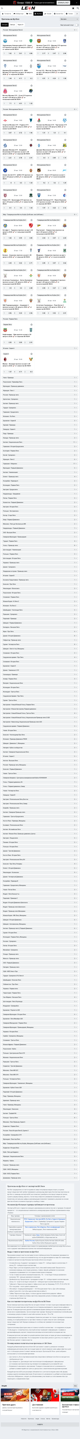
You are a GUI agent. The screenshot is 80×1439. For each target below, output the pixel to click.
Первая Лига (7, 324)
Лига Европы (41, 1227)
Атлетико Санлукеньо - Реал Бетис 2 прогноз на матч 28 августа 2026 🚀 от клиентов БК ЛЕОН (51, 307)
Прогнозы (31, 1418)
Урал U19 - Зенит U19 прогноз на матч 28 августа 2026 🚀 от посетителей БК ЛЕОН (50, 177)
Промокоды (55, 1418)
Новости (23, 1418)
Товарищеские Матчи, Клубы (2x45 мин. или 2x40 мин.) (15, 220)
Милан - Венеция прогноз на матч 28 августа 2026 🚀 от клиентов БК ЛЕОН (17, 365)
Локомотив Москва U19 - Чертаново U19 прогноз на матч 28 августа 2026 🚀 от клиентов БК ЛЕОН (51, 127)
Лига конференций (53, 1227)
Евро (38, 1235)
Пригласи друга (8, 1405)
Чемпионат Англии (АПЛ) (36, 1219)
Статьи (43, 1418)
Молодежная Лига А (10, 115)
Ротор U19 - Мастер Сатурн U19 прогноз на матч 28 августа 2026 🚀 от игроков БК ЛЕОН (51, 72)
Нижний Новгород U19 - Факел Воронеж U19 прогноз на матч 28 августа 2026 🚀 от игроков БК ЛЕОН (51, 202)
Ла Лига (49, 1219)
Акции (37, 1418)
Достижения (37, 1405)
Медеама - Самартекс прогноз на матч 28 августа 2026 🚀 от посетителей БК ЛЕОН (51, 257)
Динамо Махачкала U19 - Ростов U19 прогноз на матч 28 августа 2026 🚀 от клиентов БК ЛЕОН (51, 152)
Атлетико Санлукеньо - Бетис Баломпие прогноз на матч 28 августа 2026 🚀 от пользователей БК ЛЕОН (17, 282)
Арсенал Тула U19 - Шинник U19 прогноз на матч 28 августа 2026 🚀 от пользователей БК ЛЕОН (51, 47)
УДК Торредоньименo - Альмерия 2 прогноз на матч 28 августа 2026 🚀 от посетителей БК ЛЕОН (17, 307)
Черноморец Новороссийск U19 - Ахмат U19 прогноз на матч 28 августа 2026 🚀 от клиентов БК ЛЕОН (18, 47)
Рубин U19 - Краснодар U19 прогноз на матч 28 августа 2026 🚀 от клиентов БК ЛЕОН (18, 202)
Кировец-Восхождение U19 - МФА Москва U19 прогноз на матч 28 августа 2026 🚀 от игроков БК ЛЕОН (18, 72)
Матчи (48, 1418)
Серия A (6, 354)
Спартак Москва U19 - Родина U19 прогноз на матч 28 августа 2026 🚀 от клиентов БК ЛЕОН (17, 127)
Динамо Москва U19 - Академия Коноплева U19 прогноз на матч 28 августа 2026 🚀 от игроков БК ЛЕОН (16, 152)
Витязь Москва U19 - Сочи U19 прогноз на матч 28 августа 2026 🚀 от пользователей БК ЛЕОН (17, 97)
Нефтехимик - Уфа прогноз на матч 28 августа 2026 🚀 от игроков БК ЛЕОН (17, 335)
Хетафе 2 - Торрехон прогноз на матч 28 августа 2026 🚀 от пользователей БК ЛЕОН (18, 232)
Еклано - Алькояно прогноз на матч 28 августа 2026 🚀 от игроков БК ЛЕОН (17, 256)
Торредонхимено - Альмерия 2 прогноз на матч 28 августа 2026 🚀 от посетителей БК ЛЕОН (50, 282)
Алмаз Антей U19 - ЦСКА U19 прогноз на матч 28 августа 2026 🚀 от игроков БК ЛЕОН (18, 177)
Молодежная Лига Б (10, 35)
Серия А (55, 1219)
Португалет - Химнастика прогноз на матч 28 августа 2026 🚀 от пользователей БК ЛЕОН (50, 232)
